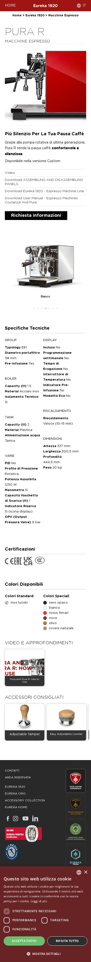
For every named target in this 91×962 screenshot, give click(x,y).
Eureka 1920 (45, 6)
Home (17, 15)
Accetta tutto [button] (24, 941)
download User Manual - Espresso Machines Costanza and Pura (41, 200)
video (10, 173)
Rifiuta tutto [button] (67, 941)
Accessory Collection (25, 800)
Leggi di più (39, 901)
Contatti (12, 770)
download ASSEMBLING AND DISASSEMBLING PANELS (44, 182)
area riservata (18, 777)
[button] (45, 953)
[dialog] (45, 914)
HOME (10, 5)
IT (84, 5)
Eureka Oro (15, 793)
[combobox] (78, 872)
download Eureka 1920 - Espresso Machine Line (44, 191)
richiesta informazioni (36, 215)
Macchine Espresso (63, 15)
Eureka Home (16, 807)
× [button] (85, 872)
